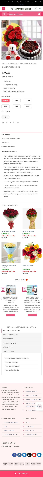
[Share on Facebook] (7, 122)
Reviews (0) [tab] (5, 142)
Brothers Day (13, 64)
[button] (3, 8)
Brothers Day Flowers (28, 64)
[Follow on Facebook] (14, 455)
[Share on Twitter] (10, 122)
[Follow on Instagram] (19, 455)
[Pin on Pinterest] (17, 122)
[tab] (22, 331)
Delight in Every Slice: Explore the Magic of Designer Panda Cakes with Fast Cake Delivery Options (32, 299)
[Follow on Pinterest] (34, 455)
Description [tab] (6, 134)
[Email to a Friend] (14, 122)
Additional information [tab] (11, 138)
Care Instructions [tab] (8, 146)
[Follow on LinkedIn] (39, 455)
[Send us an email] (29, 455)
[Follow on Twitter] (24, 455)
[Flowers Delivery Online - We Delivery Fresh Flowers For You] (19, 8)
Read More (11, 315)
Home (4, 64)
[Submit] (39, 14)
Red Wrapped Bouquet (9, 231)
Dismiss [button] (21, 4)
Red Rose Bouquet (28, 231)
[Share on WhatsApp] (3, 122)
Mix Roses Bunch (27, 265)
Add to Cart (22, 474)
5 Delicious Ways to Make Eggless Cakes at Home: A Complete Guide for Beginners (10, 299)
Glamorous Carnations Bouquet (9, 266)
